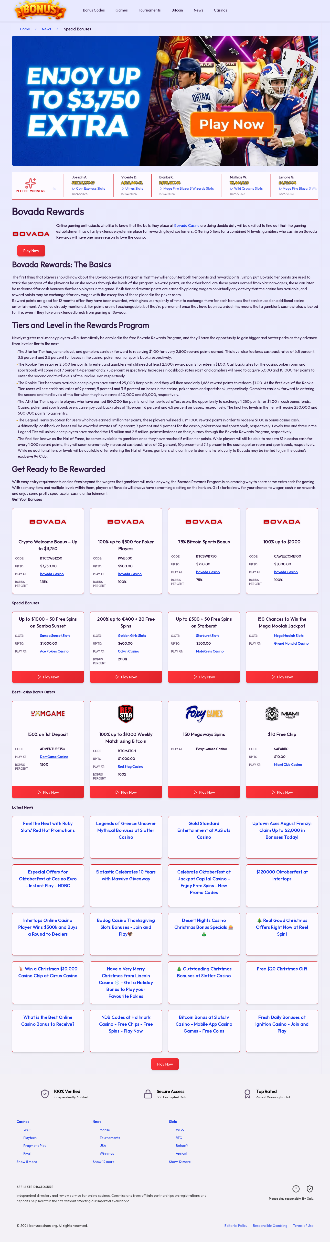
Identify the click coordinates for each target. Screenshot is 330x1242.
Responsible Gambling (270, 1225)
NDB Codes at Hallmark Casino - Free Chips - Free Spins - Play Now (126, 1024)
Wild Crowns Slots (235, 188)
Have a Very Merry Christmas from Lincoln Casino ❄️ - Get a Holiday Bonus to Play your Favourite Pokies (126, 982)
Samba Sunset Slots (55, 635)
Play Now (31, 250)
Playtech (30, 1138)
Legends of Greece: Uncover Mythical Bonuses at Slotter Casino (126, 830)
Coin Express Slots (77, 188)
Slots (173, 1121)
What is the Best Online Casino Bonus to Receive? (48, 1020)
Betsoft (182, 1145)
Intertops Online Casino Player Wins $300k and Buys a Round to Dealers (47, 927)
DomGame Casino (54, 756)
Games (122, 10)
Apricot (181, 1153)
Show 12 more (104, 1162)
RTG (179, 1138)
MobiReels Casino (210, 651)
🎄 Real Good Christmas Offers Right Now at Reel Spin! (282, 927)
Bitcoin (177, 10)
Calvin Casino (128, 651)
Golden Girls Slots (132, 635)
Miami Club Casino (288, 764)
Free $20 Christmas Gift (282, 969)
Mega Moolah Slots (289, 635)
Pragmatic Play (34, 1145)
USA (103, 1145)
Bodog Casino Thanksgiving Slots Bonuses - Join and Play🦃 (126, 927)
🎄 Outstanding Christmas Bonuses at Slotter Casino (204, 972)
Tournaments (149, 10)
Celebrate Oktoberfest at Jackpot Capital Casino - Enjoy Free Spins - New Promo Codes (204, 882)
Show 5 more (27, 1162)
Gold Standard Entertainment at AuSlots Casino (204, 830)
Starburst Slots (207, 635)
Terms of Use (303, 1225)
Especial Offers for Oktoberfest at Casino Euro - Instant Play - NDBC (48, 878)
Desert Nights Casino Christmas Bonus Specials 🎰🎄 (204, 927)
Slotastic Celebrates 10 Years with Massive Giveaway (126, 875)
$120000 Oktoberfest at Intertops (282, 875)
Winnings (107, 1153)
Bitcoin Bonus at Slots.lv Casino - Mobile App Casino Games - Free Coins (204, 1024)
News (198, 10)
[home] (40, 18)
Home (25, 28)
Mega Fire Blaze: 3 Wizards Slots (175, 188)
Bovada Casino (187, 225)
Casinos (220, 10)
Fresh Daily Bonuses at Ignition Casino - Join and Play (282, 1024)
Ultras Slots (121, 188)
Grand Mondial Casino (291, 643)
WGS (27, 1130)
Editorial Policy (235, 1225)
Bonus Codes (94, 10)
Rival (27, 1153)
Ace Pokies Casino (54, 651)
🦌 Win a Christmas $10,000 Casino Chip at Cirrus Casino (48, 972)
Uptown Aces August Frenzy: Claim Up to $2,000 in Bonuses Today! (282, 830)
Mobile (105, 1130)
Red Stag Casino (130, 766)
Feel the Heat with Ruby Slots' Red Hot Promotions (48, 827)
